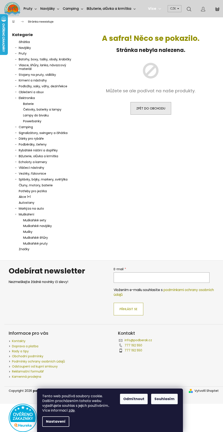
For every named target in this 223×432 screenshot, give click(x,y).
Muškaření (26, 214)
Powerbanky (32, 121)
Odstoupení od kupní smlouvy (35, 366)
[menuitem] (30, 8)
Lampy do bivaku (36, 115)
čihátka (24, 42)
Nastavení (56, 421)
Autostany (26, 202)
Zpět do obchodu (150, 108)
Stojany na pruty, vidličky (37, 75)
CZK (173, 8)
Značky (24, 249)
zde (72, 410)
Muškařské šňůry (35, 237)
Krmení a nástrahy (33, 80)
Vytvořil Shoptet (206, 391)
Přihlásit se (128, 309)
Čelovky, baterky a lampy (42, 109)
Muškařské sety (34, 220)
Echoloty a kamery (33, 162)
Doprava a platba (25, 346)
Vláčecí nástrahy (31, 168)
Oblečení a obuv (31, 92)
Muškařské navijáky (37, 226)
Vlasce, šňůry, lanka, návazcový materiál (42, 67)
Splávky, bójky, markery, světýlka (43, 179)
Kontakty (18, 341)
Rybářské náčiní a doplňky (38, 150)
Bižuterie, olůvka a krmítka (38, 156)
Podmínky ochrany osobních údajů (38, 361)
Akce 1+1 (25, 197)
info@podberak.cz (138, 340)
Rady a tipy (20, 351)
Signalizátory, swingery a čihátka (43, 133)
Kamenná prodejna (26, 376)
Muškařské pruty (35, 243)
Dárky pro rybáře (31, 138)
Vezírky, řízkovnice (32, 173)
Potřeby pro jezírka (33, 191)
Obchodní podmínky (27, 356)
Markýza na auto (31, 208)
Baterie (28, 104)
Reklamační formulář (28, 371)
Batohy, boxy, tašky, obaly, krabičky (45, 59)
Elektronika (27, 98)
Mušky (27, 232)
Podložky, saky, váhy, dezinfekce (43, 86)
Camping (26, 127)
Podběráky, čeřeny (33, 144)
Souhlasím (164, 398)
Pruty (23, 53)
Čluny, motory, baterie (36, 185)
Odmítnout (133, 398)
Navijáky (25, 48)
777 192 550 (133, 345)
